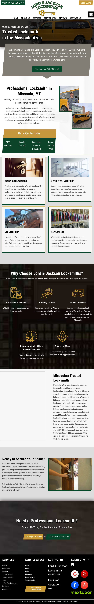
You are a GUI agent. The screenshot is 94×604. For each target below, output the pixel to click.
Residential (7, 574)
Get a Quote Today (33, 536)
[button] (91, 14)
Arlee (27, 568)
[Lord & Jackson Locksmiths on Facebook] (75, 585)
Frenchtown (30, 577)
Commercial (8, 577)
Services (5, 571)
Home (4, 565)
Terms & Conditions (48, 602)
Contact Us (6, 589)
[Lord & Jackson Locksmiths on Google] (75, 574)
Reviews (5, 586)
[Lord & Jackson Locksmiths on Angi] (84, 585)
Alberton (28, 565)
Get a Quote (85, 3)
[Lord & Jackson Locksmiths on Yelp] (84, 574)
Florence (28, 574)
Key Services (57, 231)
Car (4, 580)
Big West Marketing (71, 602)
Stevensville (30, 580)
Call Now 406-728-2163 (13, 3)
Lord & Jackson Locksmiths (47, 8)
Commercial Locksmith (62, 180)
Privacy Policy (35, 602)
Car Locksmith (12, 231)
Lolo (27, 571)
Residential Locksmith (16, 180)
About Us (6, 568)
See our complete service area (29, 103)
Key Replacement (10, 583)
